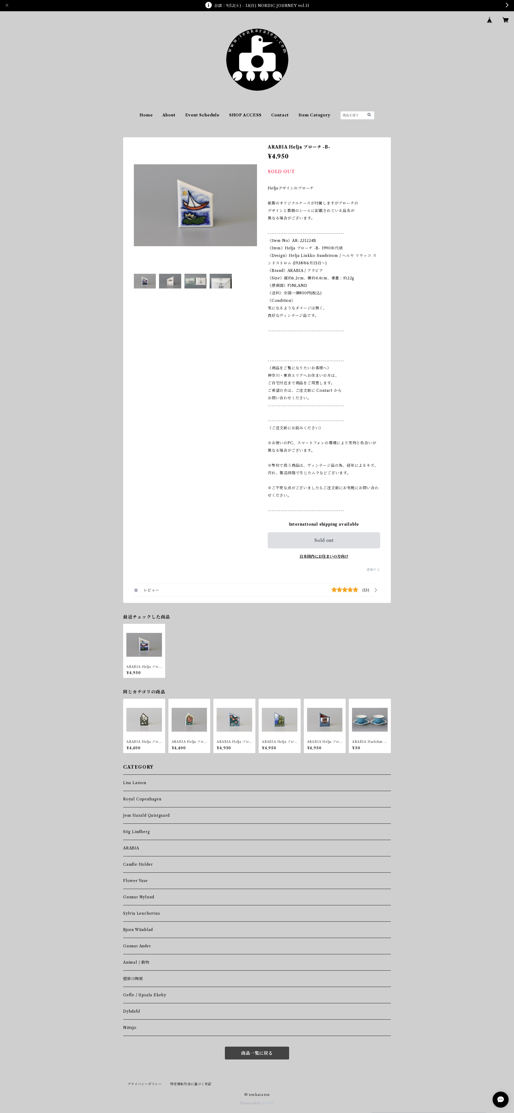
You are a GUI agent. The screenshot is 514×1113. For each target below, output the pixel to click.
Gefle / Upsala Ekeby (144, 995)
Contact (280, 115)
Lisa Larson (134, 782)
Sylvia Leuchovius (141, 913)
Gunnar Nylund (138, 897)
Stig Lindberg (136, 831)
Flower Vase (135, 880)
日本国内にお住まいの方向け (324, 556)
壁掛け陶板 (133, 978)
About (169, 115)
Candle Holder (138, 864)
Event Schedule (202, 115)
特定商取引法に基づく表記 (190, 1084)
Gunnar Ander (137, 946)
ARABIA (131, 848)
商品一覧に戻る (257, 1053)
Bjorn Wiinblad (138, 929)
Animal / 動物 (136, 962)
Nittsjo (130, 1027)
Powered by (251, 1103)
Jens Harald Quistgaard (146, 815)
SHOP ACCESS (245, 115)
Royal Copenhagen (142, 799)
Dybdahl (131, 1011)
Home (146, 115)
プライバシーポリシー (144, 1084)
